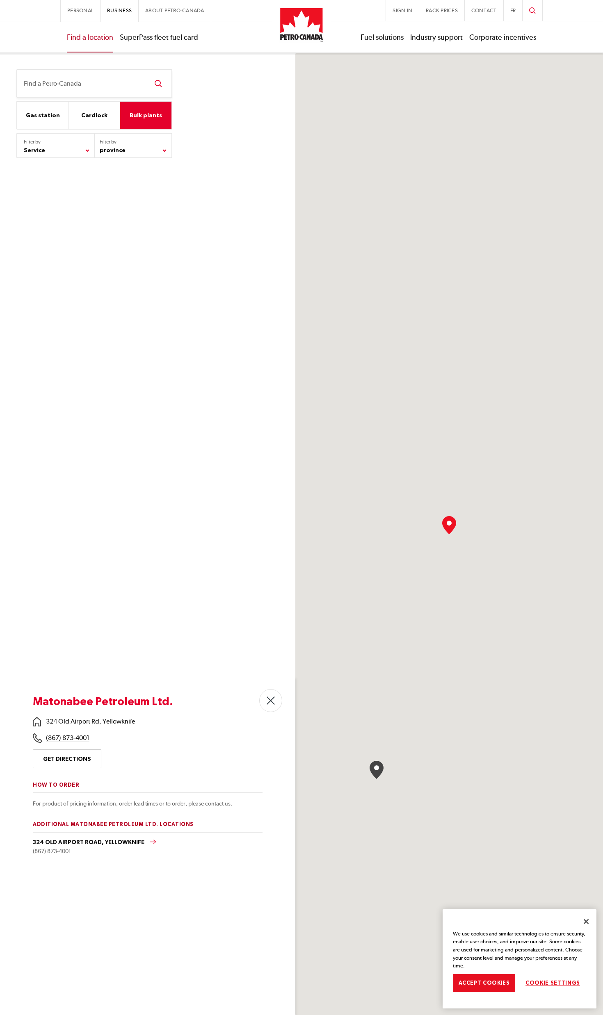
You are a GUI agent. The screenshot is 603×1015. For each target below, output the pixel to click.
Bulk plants (146, 115)
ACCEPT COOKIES (484, 983)
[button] (449, 525)
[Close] (586, 922)
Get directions (67, 759)
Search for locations (158, 83)
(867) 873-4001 (67, 738)
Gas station (43, 115)
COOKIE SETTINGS (552, 983)
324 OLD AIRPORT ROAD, (89, 842)
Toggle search (532, 10)
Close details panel (270, 700)
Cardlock (94, 115)
